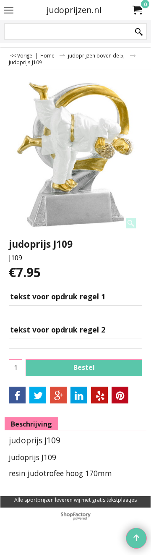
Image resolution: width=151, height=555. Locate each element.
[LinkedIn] (78, 395)
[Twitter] (37, 395)
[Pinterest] (120, 395)
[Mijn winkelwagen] (136, 10)
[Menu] (8, 10)
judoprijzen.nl (74, 10)
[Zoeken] (139, 32)
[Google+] (58, 395)
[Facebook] (17, 395)
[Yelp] (99, 395)
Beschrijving (31, 424)
